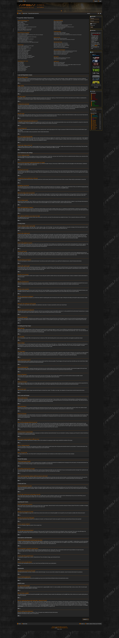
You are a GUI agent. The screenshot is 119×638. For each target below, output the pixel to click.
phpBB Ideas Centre (69, 594)
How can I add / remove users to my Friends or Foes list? (64, 39)
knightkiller (94, 120)
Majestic (93, 96)
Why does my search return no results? (61, 44)
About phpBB (28, 588)
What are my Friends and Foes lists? (60, 38)
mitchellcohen (94, 127)
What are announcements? (23, 67)
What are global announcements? (24, 66)
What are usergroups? (58, 23)
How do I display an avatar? (22, 40)
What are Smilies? (21, 64)
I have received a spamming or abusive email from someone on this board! (67, 34)
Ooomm (93, 104)
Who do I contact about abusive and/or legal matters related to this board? (67, 64)
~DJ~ (93, 119)
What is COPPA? (20, 22)
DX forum (96, 87)
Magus (93, 114)
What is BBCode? (21, 62)
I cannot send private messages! (60, 32)
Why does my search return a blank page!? (61, 45)
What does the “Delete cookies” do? (24, 30)
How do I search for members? (59, 46)
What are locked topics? (22, 69)
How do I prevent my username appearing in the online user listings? (30, 34)
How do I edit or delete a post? (23, 46)
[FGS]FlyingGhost (95, 116)
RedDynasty (94, 124)
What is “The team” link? (58, 29)
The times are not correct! (22, 35)
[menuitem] (24, 1)
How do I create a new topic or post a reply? (26, 45)
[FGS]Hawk (94, 94)
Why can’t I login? (21, 25)
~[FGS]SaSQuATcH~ (95, 105)
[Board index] (26, 6)
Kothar (93, 103)
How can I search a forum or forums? (60, 43)
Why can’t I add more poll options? (24, 50)
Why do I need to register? (22, 21)
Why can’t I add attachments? (23, 53)
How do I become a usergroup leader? (61, 25)
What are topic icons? (22, 70)
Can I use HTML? (21, 63)
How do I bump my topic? (22, 58)
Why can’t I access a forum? (23, 52)
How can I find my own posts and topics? (61, 47)
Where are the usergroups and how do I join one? (63, 24)
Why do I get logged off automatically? (25, 29)
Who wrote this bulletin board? (59, 62)
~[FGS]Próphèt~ (95, 115)
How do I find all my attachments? (60, 58)
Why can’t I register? (21, 23)
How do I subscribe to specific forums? (61, 53)
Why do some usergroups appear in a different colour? (64, 26)
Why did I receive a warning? (23, 54)
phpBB (63, 187)
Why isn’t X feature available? (59, 63)
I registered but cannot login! (23, 24)
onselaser (94, 126)
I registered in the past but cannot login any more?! (27, 26)
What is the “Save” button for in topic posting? (26, 56)
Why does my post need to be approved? (25, 57)
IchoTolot (93, 95)
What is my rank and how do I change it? (25, 41)
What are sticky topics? (22, 68)
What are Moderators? (58, 22)
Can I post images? (21, 65)
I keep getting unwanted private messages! (61, 33)
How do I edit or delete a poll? (23, 51)
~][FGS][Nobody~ (96, 34)
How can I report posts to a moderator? (25, 55)
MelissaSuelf (94, 125)
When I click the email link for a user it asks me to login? (28, 42)
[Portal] (41, 5)
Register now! (93, 25)
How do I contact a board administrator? (61, 65)
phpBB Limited (49, 587)
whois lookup (26, 602)
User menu (93, 16)
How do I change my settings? (23, 33)
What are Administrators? (58, 21)
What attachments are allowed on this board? (62, 57)
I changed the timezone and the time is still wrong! (27, 36)
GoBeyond (94, 121)
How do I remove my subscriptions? (60, 54)
